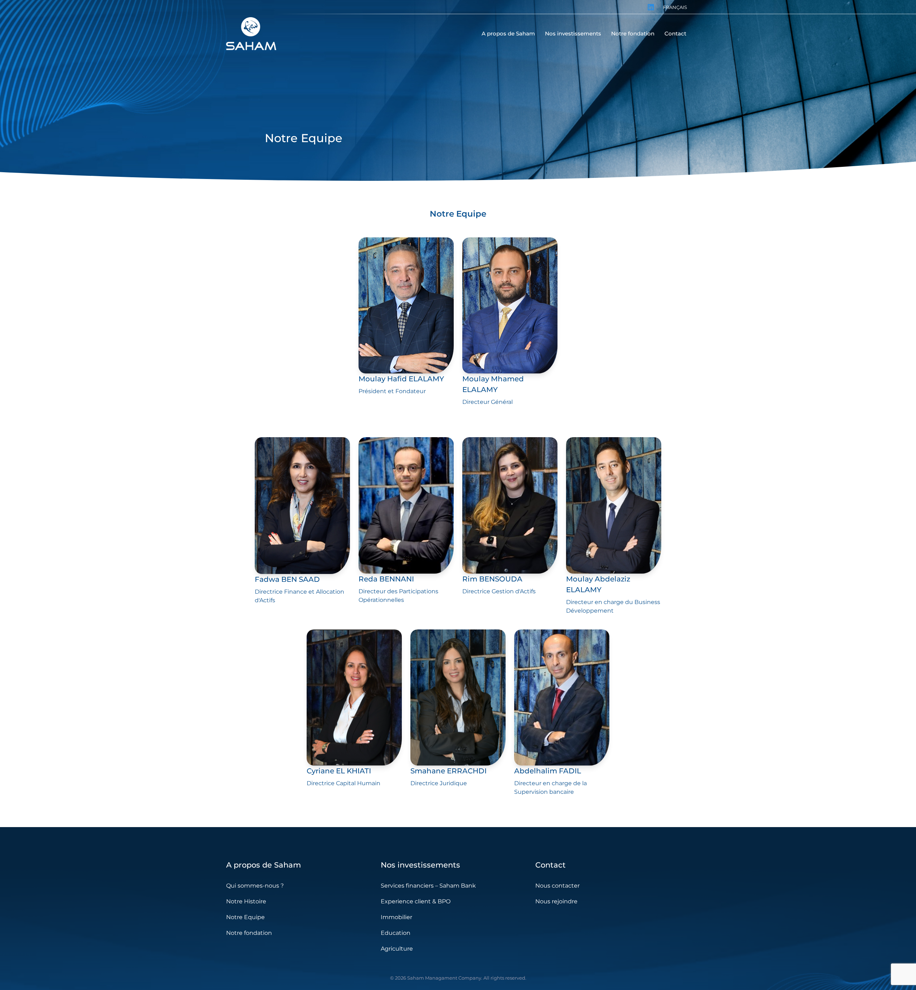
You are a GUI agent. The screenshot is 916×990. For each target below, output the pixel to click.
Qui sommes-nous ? (255, 885)
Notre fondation (249, 932)
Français (675, 7)
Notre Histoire (246, 901)
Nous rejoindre (556, 901)
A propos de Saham (263, 864)
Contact (550, 864)
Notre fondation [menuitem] (632, 33)
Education (395, 932)
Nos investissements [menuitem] (573, 33)
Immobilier (396, 917)
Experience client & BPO (415, 901)
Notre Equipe (245, 917)
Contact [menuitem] (675, 33)
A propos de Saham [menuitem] (508, 33)
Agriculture (397, 948)
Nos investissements (420, 864)
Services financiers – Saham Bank (428, 885)
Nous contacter (557, 885)
